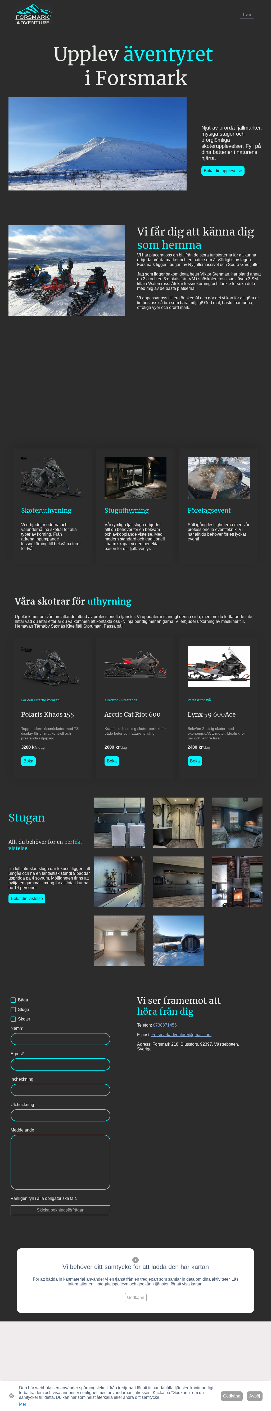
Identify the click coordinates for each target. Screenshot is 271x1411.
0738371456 (165, 1025)
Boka (28, 761)
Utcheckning (22, 1104)
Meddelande (22, 1130)
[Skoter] (13, 1019)
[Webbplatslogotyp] (33, 14)
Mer (22, 1404)
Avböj (254, 1396)
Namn (17, 1028)
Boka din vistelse (27, 898)
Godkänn (135, 1297)
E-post (17, 1053)
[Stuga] (13, 1009)
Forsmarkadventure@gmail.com (181, 1034)
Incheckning (22, 1079)
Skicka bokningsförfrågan (60, 1210)
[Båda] (13, 1000)
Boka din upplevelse (223, 170)
